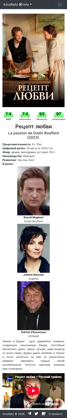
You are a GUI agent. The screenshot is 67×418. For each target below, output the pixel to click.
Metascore (42, 119)
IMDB (8, 119)
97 (58, 114)
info (26, 5)
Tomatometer (58, 119)
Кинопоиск (25, 119)
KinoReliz (11, 5)
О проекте (55, 414)
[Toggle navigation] (59, 4)
